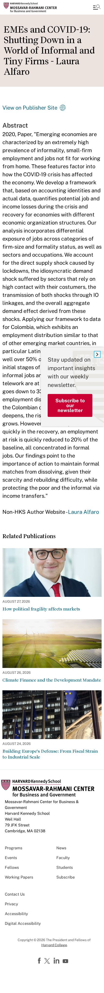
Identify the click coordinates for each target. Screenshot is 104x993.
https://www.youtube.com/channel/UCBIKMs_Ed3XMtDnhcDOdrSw (66, 961)
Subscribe (65, 877)
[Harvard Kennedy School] (33, 7)
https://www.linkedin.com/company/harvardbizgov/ (57, 960)
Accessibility (16, 913)
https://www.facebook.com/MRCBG (40, 960)
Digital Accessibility (23, 923)
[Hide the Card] (97, 354)
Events (11, 857)
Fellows (12, 867)
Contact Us (15, 894)
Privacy (11, 904)
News (61, 848)
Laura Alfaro (83, 512)
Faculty (63, 857)
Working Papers (19, 877)
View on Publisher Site (29, 107)
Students (64, 867)
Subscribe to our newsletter (70, 405)
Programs (13, 848)
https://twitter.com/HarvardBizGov (48, 961)
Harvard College (54, 945)
